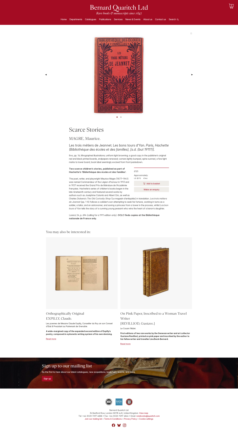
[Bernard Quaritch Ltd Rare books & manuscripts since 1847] (119, 10)
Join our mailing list (93, 419)
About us (147, 19)
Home (64, 19)
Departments (75, 19)
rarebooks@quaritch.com (148, 416)
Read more (51, 339)
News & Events (132, 19)
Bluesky (119, 425)
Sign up (47, 378)
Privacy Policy (130, 419)
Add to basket (153, 183)
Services (118, 19)
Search (172, 19)
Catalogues (90, 19)
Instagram (124, 425)
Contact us (160, 19)
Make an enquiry (151, 189)
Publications (105, 19)
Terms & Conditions (113, 419)
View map (143, 413)
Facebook (113, 425)
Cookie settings (146, 419)
